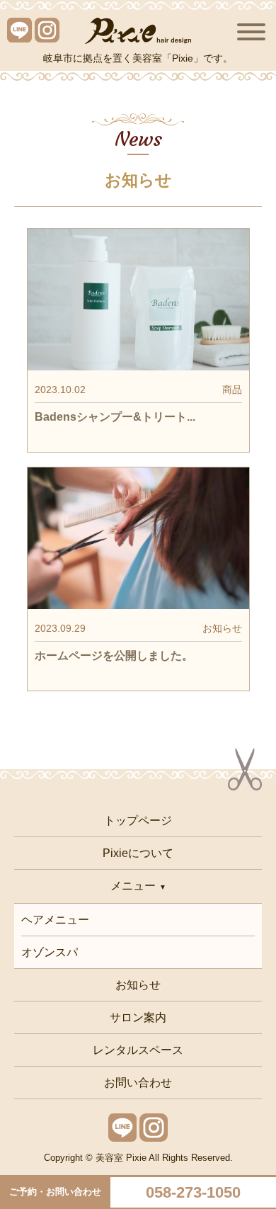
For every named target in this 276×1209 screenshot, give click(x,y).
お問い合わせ (138, 1083)
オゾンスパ (49, 952)
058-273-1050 (193, 1192)
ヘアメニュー (55, 920)
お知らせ (138, 985)
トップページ (138, 820)
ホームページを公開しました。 (114, 655)
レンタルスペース (138, 1050)
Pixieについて (138, 853)
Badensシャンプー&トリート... (115, 417)
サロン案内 (138, 1017)
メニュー (133, 886)
